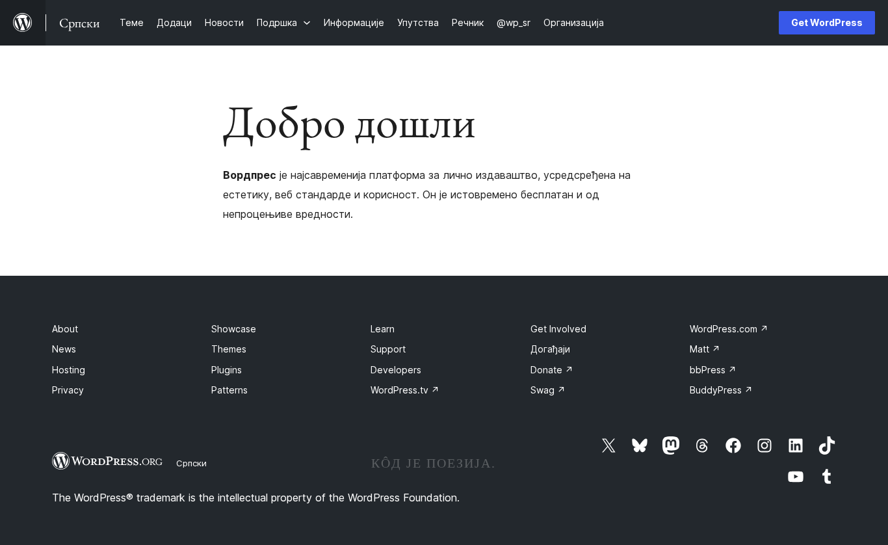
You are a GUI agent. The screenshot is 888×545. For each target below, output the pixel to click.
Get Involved (558, 328)
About (65, 328)
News (64, 348)
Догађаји (550, 348)
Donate (551, 369)
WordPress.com (729, 328)
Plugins (226, 369)
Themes (228, 348)
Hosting (68, 369)
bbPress (713, 369)
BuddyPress (721, 389)
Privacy (68, 389)
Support (388, 348)
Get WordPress (827, 22)
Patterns (229, 389)
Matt (705, 348)
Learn (383, 328)
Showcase (233, 328)
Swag (548, 389)
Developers (396, 369)
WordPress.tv (405, 389)
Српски (191, 463)
